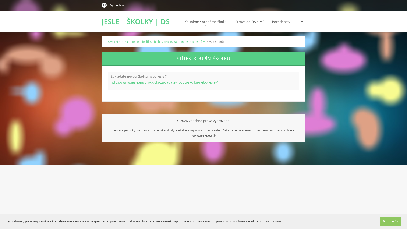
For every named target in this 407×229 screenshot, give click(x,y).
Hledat (104, 5)
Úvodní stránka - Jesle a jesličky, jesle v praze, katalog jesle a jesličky (156, 42)
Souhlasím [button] (390, 221)
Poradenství (281, 22)
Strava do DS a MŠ (249, 22)
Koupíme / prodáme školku (206, 22)
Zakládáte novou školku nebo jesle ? (139, 76)
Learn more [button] (272, 221)
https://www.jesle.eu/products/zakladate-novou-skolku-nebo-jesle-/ (164, 82)
